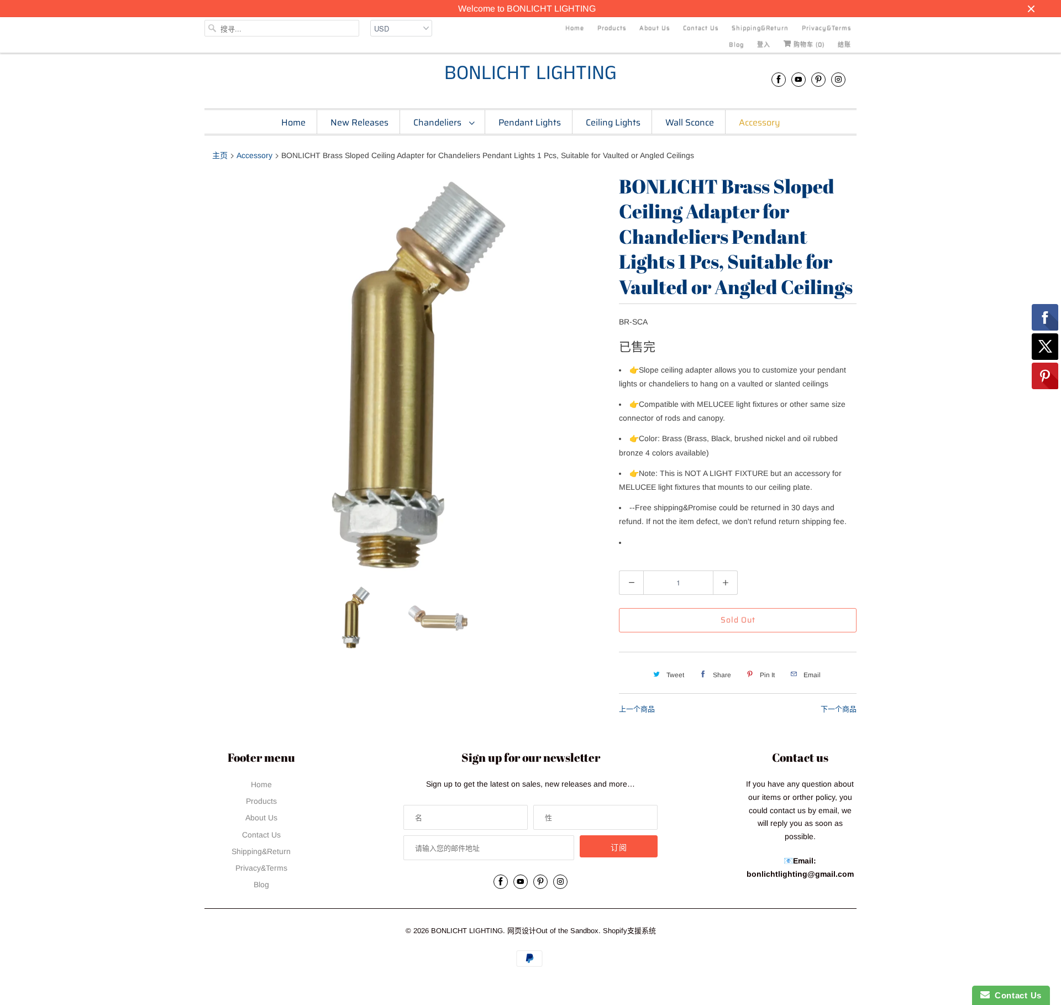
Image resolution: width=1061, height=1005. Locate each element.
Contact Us (700, 28)
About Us (654, 28)
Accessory (759, 122)
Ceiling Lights (613, 122)
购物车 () (807, 44)
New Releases (359, 122)
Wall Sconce (689, 122)
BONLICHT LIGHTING (530, 73)
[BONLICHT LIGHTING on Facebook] (778, 79)
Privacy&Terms (826, 28)
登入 (763, 44)
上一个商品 (637, 709)
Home (574, 28)
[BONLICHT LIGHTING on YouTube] (798, 79)
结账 (844, 44)
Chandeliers (438, 122)
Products (611, 28)
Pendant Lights (529, 122)
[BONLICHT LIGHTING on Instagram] (838, 79)
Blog (736, 44)
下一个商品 (839, 709)
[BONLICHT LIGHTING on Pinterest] (818, 79)
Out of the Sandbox (567, 931)
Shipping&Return (760, 28)
